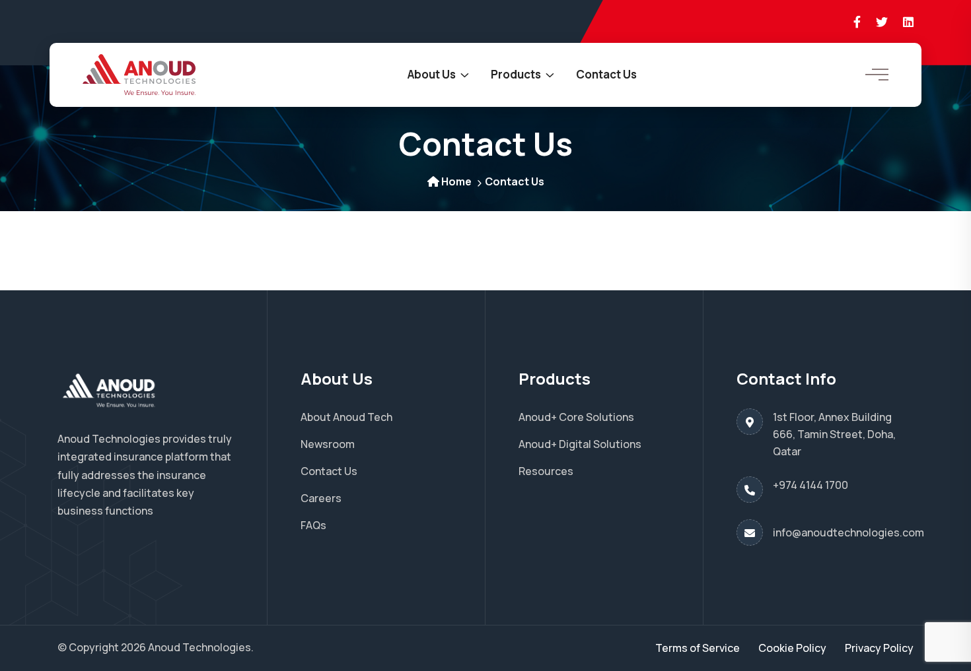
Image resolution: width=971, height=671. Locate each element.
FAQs (313, 525)
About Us (432, 74)
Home (456, 181)
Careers (321, 498)
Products (516, 74)
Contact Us (606, 74)
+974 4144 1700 (810, 485)
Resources (546, 471)
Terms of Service (697, 648)
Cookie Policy (792, 648)
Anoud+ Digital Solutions (580, 444)
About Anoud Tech (346, 417)
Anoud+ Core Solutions (576, 417)
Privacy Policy (879, 648)
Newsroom (328, 444)
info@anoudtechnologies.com (848, 532)
